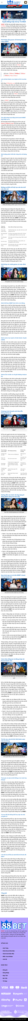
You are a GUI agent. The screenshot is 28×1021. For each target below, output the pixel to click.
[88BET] (14, 2)
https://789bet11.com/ (7, 123)
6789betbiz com (10, 83)
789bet (19, 65)
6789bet (3, 26)
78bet (11, 75)
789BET (7, 100)
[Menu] (2, 2)
